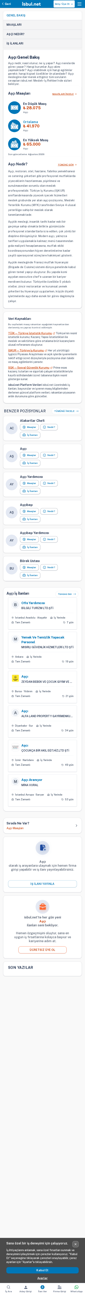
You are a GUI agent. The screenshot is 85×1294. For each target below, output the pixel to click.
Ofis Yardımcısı (33, 603)
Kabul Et (42, 1270)
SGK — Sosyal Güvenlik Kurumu (28, 367)
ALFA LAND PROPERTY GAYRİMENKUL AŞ (47, 716)
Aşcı (24, 745)
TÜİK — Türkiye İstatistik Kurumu (30, 333)
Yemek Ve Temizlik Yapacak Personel (42, 639)
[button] (79, 4)
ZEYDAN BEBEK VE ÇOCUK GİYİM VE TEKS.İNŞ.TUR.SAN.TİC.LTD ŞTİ (47, 681)
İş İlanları (32, 435)
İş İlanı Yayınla (42, 883)
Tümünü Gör (65, 594)
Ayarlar (42, 1278)
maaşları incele (63, 94)
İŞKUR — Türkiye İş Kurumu (26, 350)
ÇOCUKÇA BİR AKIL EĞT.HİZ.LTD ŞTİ (45, 750)
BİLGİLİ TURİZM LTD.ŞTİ (37, 608)
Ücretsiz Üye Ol (42, 949)
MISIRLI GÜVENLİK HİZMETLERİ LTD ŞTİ (47, 647)
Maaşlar (31, 427)
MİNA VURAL (29, 785)
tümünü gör (66, 164)
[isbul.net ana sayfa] (31, 4)
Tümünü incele (64, 411)
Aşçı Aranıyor (31, 780)
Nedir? (51, 427)
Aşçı (24, 676)
